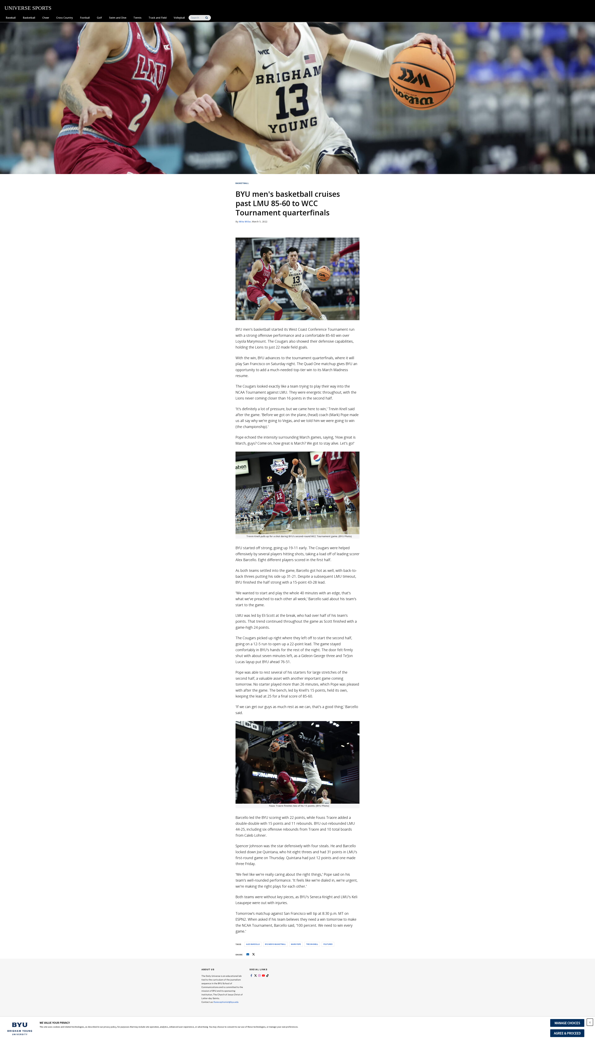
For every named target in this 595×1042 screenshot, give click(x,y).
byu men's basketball (275, 944)
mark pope (296, 944)
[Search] (206, 17)
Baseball (11, 17)
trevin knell (312, 944)
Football (85, 17)
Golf (99, 17)
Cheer (45, 17)
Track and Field (158, 17)
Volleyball (179, 17)
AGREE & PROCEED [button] (567, 1033)
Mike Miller (245, 221)
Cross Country (64, 17)
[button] (590, 1022)
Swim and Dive (117, 17)
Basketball (29, 17)
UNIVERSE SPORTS (27, 8)
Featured (328, 944)
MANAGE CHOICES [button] (567, 1023)
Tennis (137, 17)
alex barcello (253, 944)
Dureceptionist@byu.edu (226, 1002)
